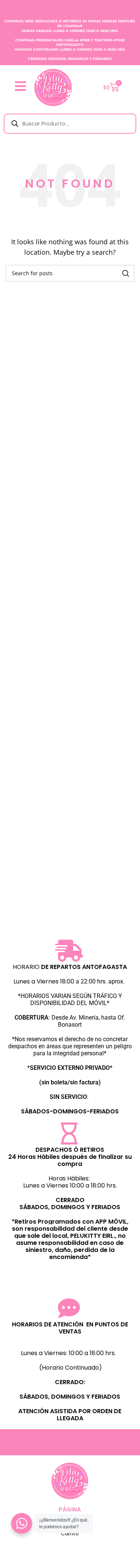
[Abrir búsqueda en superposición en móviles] (70, 123)
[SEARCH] (125, 273)
